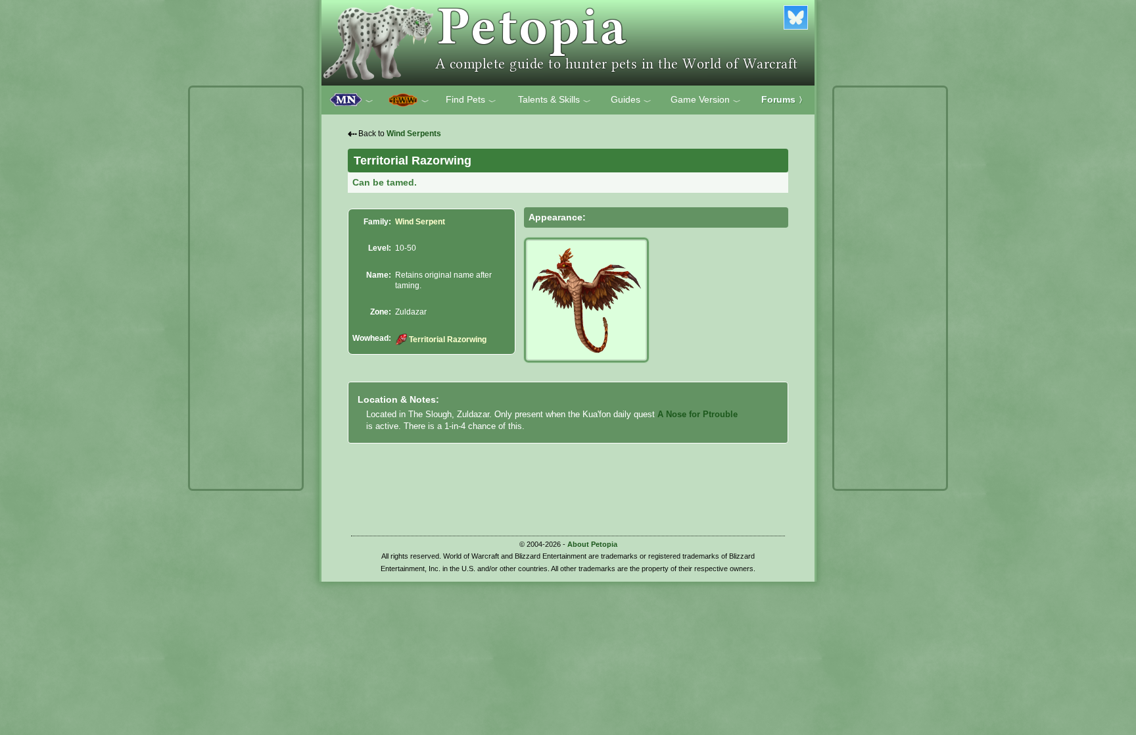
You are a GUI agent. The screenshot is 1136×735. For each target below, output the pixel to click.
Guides (631, 100)
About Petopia (592, 544)
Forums (784, 99)
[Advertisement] (245, 288)
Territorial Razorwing (447, 339)
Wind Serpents (414, 133)
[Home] (568, 43)
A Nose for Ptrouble (697, 414)
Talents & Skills (554, 100)
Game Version (706, 100)
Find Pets (471, 100)
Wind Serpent (420, 221)
